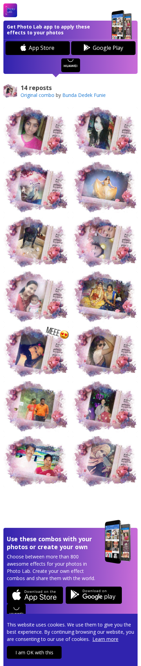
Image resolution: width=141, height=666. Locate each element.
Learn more (105, 639)
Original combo (37, 95)
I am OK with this (34, 652)
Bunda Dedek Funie (84, 95)
